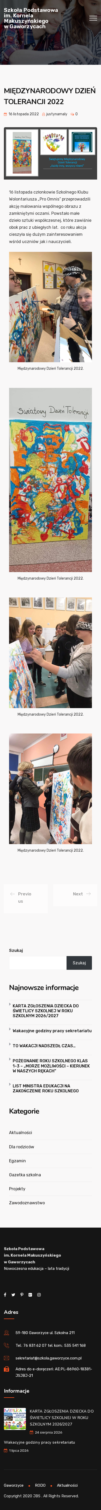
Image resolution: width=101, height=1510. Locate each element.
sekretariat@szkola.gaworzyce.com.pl (49, 1358)
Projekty (17, 1188)
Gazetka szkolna (25, 1174)
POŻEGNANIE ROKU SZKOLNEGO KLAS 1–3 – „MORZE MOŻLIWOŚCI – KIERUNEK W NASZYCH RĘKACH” (51, 1065)
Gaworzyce (14, 1485)
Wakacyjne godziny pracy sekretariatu (52, 1030)
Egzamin (17, 1160)
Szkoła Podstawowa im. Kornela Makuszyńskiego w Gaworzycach (31, 18)
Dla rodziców (21, 1146)
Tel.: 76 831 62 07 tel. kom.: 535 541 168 (51, 1345)
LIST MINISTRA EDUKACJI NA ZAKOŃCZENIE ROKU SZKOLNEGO (46, 1088)
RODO (40, 1485)
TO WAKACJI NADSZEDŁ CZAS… (44, 1045)
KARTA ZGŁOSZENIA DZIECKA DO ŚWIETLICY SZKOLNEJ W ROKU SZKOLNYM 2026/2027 (46, 1010)
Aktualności (20, 1132)
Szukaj (16, 950)
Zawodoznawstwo (27, 1202)
